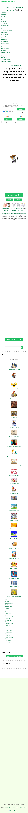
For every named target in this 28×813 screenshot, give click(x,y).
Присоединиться (17, 656)
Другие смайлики (5, 25)
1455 (22, 208)
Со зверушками (5, 48)
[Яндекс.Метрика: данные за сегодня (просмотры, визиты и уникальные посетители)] (14, 811)
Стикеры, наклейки (6, 61)
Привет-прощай (5, 43)
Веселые (3, 14)
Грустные (3, 21)
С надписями (4, 54)
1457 (5, 210)
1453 (16, 208)
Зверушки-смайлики (6, 30)
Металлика (4, 32)
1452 (14, 208)
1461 (15, 210)
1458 (7, 210)
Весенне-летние (5, 16)
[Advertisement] (14, 91)
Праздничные (4, 41)
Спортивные (4, 55)
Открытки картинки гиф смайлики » (14, 339)
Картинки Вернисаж (8, 1)
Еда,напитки (4, 27)
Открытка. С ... (23, 807)
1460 (13, 210)
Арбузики (3, 12)
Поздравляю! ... (8, 807)
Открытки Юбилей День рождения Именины (14, 465)
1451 (11, 208)
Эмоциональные (5, 59)
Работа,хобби (4, 45)
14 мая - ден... (15, 807)
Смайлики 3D (4, 50)
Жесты (3, 28)
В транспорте (4, 19)
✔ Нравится (17, 199)
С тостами (4, 57)
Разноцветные (4, 46)
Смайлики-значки (5, 52)
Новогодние (4, 36)
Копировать (21, 109)
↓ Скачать (10, 199)
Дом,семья (4, 23)
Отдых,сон (4, 39)
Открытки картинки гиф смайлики (11, 213)
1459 (10, 210)
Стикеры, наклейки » (14, 65)
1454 (19, 208)
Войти (8, 656)
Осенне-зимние (5, 37)
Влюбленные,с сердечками (8, 18)
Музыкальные (4, 34)
